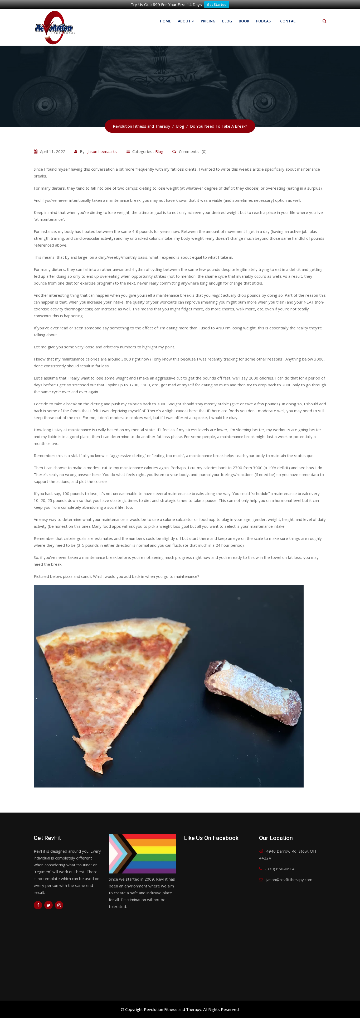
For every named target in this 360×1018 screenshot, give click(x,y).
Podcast (264, 20)
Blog (227, 20)
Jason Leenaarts (102, 151)
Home (165, 20)
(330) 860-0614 (279, 868)
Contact (289, 20)
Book (244, 20)
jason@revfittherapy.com (289, 879)
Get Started (217, 4)
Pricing (208, 20)
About (184, 20)
